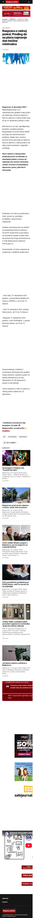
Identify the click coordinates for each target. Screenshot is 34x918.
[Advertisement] (17, 85)
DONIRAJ (6, 431)
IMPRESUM (5, 898)
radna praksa (23, 436)
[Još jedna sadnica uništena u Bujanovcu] (16, 653)
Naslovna (4, 19)
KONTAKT (5, 902)
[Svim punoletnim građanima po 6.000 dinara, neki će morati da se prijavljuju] (16, 572)
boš (4, 436)
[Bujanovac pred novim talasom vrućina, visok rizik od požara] (16, 495)
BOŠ (4, 27)
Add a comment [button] (11, 442)
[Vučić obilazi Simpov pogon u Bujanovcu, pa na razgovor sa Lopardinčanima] (16, 533)
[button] (3, 2)
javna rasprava (12, 436)
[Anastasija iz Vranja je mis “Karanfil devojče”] (16, 458)
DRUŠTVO (12, 19)
